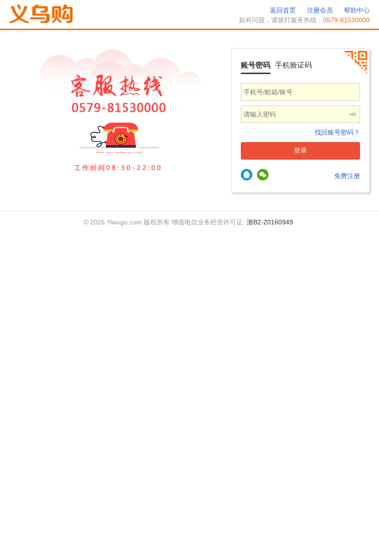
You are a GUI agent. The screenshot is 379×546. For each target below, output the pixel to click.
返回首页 (283, 10)
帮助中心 (357, 10)
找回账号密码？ (337, 132)
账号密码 (255, 65)
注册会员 (320, 10)
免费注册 (347, 176)
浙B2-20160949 (270, 222)
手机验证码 (293, 65)
